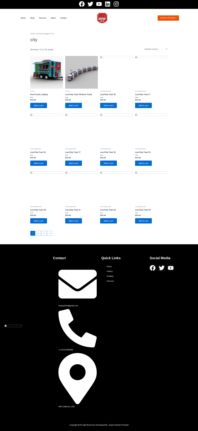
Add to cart (39, 105)
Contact (63, 18)
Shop (32, 18)
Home (23, 18)
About (53, 18)
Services (42, 18)
